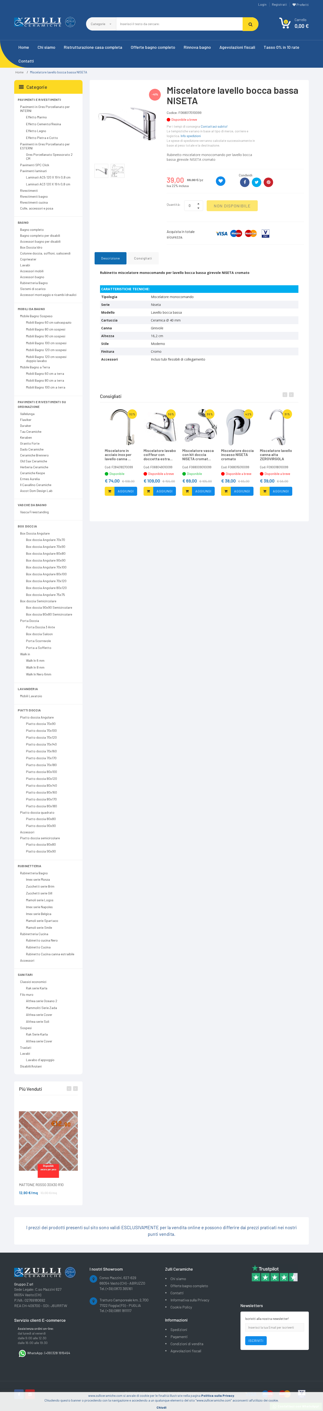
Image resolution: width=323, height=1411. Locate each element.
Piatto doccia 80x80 (41, 819)
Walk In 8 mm (35, 667)
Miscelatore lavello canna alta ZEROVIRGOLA (276, 454)
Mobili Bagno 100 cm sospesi (46, 343)
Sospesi (26, 1028)
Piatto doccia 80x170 (41, 799)
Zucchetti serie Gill (39, 893)
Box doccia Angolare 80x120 (46, 588)
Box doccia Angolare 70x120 (46, 581)
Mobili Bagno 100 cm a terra (45, 387)
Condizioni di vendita (186, 1343)
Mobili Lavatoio (31, 696)
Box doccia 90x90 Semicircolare (49, 607)
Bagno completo (32, 230)
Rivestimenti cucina (34, 202)
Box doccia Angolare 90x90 (45, 560)
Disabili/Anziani (31, 1066)
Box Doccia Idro (31, 247)
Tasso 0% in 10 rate (281, 47)
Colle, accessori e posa (36, 208)
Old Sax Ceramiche (33, 461)
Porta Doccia (29, 621)
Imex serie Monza (38, 879)
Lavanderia (28, 689)
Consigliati (143, 258)
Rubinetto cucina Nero (42, 940)
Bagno (23, 222)
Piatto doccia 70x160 (41, 751)
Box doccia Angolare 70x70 (45, 540)
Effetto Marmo (36, 117)
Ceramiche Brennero (34, 455)
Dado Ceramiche (32, 449)
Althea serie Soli (37, 1021)
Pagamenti (179, 1336)
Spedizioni (178, 1329)
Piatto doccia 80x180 (41, 806)
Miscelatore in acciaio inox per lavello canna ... (118, 454)
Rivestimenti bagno (34, 196)
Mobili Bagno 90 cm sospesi (45, 336)
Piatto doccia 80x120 (41, 779)
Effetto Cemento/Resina (43, 124)
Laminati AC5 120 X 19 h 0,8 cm (48, 177)
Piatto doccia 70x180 (41, 765)
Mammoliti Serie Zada (41, 1008)
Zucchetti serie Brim (40, 886)
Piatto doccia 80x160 (41, 792)
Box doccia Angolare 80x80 (45, 553)
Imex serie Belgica (38, 914)
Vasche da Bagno (32, 505)
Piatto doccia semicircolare (40, 838)
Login (262, 4)
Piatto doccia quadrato (37, 812)
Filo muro (26, 994)
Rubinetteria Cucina (34, 934)
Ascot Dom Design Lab (36, 491)
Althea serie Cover (39, 1015)
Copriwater (28, 259)
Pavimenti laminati (33, 171)
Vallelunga (27, 414)
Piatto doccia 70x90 (41, 724)
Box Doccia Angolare (35, 533)
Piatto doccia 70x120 (41, 737)
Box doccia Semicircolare (38, 601)
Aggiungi (126, 491)
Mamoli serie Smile (39, 927)
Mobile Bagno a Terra (35, 367)
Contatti (26, 60)
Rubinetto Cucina (38, 947)
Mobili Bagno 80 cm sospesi (45, 329)
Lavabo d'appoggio (40, 1060)
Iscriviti (256, 1341)
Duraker (25, 426)
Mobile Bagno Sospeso (36, 316)
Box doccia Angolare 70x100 (46, 567)
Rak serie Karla (36, 988)
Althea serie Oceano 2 (41, 1001)
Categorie (98, 24)
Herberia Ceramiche (34, 467)
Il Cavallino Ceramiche (35, 485)
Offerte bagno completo (153, 47)
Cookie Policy (181, 1307)
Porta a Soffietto (38, 648)
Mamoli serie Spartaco (42, 921)
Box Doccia (27, 526)
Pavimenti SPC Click (34, 165)
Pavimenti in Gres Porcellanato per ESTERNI (45, 146)
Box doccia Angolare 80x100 (46, 574)
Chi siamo (46, 47)
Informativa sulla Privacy (189, 1300)
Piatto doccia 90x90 (41, 826)
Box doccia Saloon (39, 634)
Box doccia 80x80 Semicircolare (49, 614)
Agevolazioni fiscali (237, 47)
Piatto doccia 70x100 (41, 730)
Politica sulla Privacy (217, 1395)
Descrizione (110, 258)
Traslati (25, 1047)
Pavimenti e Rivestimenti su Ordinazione (42, 404)
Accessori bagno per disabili (40, 241)
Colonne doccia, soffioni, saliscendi (45, 253)
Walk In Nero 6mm (38, 674)
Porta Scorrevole (38, 641)
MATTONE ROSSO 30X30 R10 (41, 1184)
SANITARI (25, 975)
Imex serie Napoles (39, 907)
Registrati (279, 4)
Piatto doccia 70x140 (41, 744)
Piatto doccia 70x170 (41, 758)
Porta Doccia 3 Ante (40, 627)
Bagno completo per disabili (40, 235)
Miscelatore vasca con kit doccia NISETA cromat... (198, 454)
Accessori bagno (32, 277)
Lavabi (25, 265)
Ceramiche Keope (32, 473)
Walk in (25, 654)
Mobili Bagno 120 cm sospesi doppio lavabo (46, 359)
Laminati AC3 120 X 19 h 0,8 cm (48, 184)
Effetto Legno (36, 131)
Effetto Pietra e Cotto (42, 138)
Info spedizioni (191, 136)
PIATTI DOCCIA (29, 710)
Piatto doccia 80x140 (41, 785)
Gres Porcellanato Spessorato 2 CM (49, 156)
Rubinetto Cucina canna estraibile (50, 954)
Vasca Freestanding (34, 512)
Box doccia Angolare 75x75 (45, 595)
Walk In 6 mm (35, 660)
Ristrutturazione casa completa (93, 47)
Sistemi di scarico (33, 289)
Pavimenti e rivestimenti (39, 100)
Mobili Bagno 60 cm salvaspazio (48, 322)
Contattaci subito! (214, 126)
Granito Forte (29, 443)
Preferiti (302, 5)
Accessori (27, 832)
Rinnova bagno (197, 47)
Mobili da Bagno (31, 309)
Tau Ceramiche (30, 431)
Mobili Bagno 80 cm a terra (45, 380)
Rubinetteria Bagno (34, 283)
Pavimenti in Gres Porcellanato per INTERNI (45, 109)
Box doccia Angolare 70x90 (45, 547)
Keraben (26, 437)
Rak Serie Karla (37, 1034)
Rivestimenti (29, 190)
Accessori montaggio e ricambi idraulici (48, 295)
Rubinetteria (29, 866)
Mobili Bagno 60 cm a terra (45, 373)
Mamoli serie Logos (39, 900)
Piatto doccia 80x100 (41, 772)
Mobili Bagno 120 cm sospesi (46, 350)
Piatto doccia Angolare (37, 717)
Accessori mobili (32, 271)
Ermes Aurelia (30, 479)
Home (23, 47)
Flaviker (25, 420)
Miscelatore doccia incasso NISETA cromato (237, 454)
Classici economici (33, 982)
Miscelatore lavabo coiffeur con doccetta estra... (160, 454)
